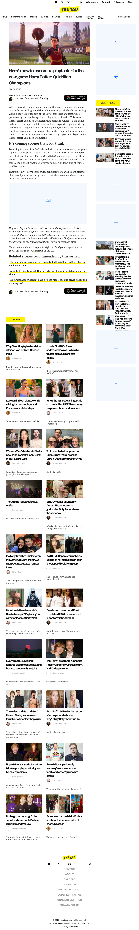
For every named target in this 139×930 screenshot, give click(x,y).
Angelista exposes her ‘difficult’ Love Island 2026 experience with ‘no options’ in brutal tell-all (64, 614)
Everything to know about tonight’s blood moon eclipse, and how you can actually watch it (23, 664)
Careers (69, 879)
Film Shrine (101, 17)
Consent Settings (69, 900)
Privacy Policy (70, 905)
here (20, 159)
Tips (130, 2)
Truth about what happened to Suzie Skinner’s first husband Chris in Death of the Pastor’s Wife (64, 455)
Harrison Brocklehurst (26, 98)
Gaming (44, 17)
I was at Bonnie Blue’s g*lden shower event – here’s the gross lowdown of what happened (123, 263)
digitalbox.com (72, 927)
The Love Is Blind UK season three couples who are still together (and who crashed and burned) (123, 115)
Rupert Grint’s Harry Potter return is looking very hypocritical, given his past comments (24, 768)
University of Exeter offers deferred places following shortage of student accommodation (124, 248)
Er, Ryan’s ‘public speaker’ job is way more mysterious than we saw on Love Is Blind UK (124, 143)
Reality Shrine (90, 17)
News (4, 17)
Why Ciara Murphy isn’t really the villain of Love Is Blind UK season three (23, 350)
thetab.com (64, 920)
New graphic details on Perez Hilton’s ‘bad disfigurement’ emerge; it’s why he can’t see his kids (124, 130)
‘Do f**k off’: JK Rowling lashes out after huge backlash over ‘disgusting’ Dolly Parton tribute (64, 715)
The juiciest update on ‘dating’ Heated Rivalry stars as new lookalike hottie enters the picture (23, 715)
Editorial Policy (69, 889)
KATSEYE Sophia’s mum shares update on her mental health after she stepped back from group (64, 560)
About (69, 874)
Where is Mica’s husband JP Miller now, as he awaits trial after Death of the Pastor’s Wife (24, 455)
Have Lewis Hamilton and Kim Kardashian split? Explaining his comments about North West (23, 614)
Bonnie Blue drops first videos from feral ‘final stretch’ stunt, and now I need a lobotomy (124, 158)
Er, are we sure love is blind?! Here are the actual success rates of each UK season (64, 820)
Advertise (119, 2)
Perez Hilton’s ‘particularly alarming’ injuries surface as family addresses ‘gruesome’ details (123, 277)
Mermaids (37, 250)
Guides (79, 17)
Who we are (92, 2)
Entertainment (18, 17)
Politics (56, 17)
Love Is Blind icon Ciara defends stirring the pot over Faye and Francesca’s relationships (23, 404)
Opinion (68, 17)
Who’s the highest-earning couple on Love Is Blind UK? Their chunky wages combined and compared (64, 404)
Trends (33, 17)
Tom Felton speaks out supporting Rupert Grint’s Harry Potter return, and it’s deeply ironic (64, 664)
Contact (106, 2)
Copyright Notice (69, 895)
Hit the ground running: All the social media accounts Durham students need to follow (22, 820)
